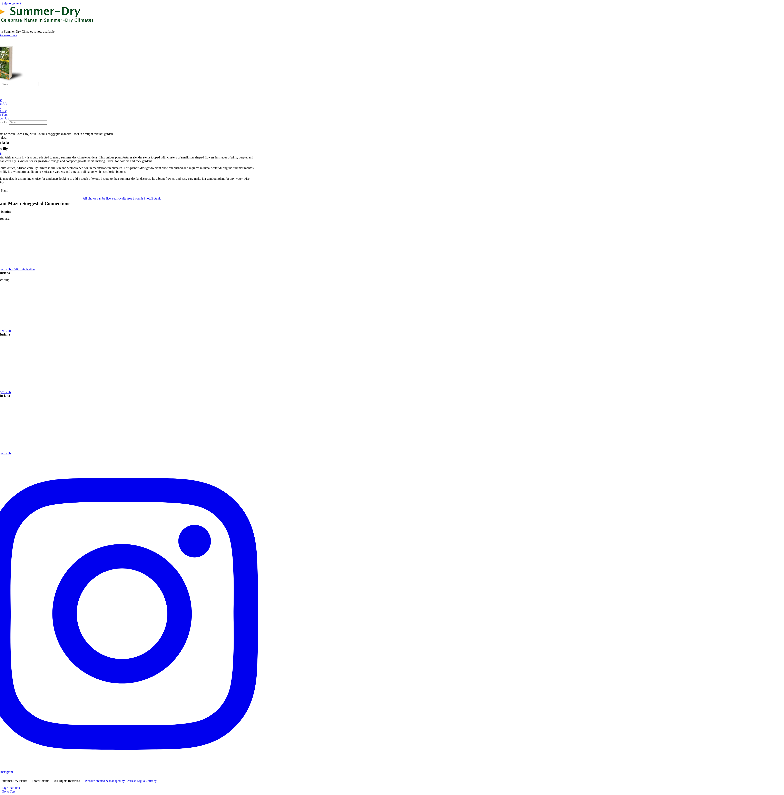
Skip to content (11, 3)
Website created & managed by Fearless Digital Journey (121, 781)
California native (23, 269)
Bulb (7, 269)
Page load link (11, 787)
